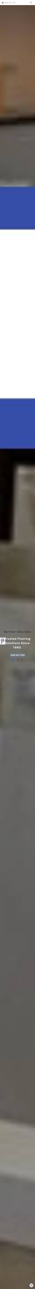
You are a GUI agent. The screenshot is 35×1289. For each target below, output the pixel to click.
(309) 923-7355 (9, 3)
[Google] (13, 660)
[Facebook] (17, 660)
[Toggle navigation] (31, 2)
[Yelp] (22, 660)
